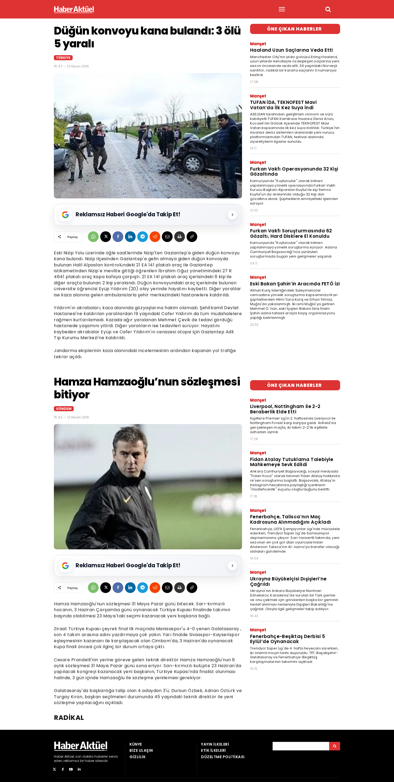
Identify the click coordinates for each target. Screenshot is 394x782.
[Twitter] (54, 769)
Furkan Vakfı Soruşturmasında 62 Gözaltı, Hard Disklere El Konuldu (291, 233)
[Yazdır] (179, 236)
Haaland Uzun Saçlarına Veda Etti (291, 50)
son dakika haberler (91, 756)
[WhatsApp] (93, 236)
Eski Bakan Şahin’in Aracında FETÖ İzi (295, 284)
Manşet (258, 44)
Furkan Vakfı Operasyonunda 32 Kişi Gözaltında (294, 171)
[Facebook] (118, 236)
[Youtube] (71, 769)
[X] (105, 236)
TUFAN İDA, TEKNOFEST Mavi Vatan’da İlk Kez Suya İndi (283, 105)
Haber (59, 756)
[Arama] (334, 746)
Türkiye (63, 57)
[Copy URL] (192, 236)
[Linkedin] (130, 236)
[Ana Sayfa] (74, 9)
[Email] (167, 236)
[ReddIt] (155, 236)
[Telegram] (142, 236)
